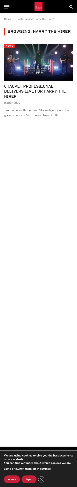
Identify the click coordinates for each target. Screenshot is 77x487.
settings (45, 469)
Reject (29, 479)
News (9, 46)
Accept (12, 479)
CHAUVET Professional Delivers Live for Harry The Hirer (35, 91)
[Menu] (6, 6)
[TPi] (38, 6)
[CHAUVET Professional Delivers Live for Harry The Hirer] (38, 62)
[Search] (71, 6)
